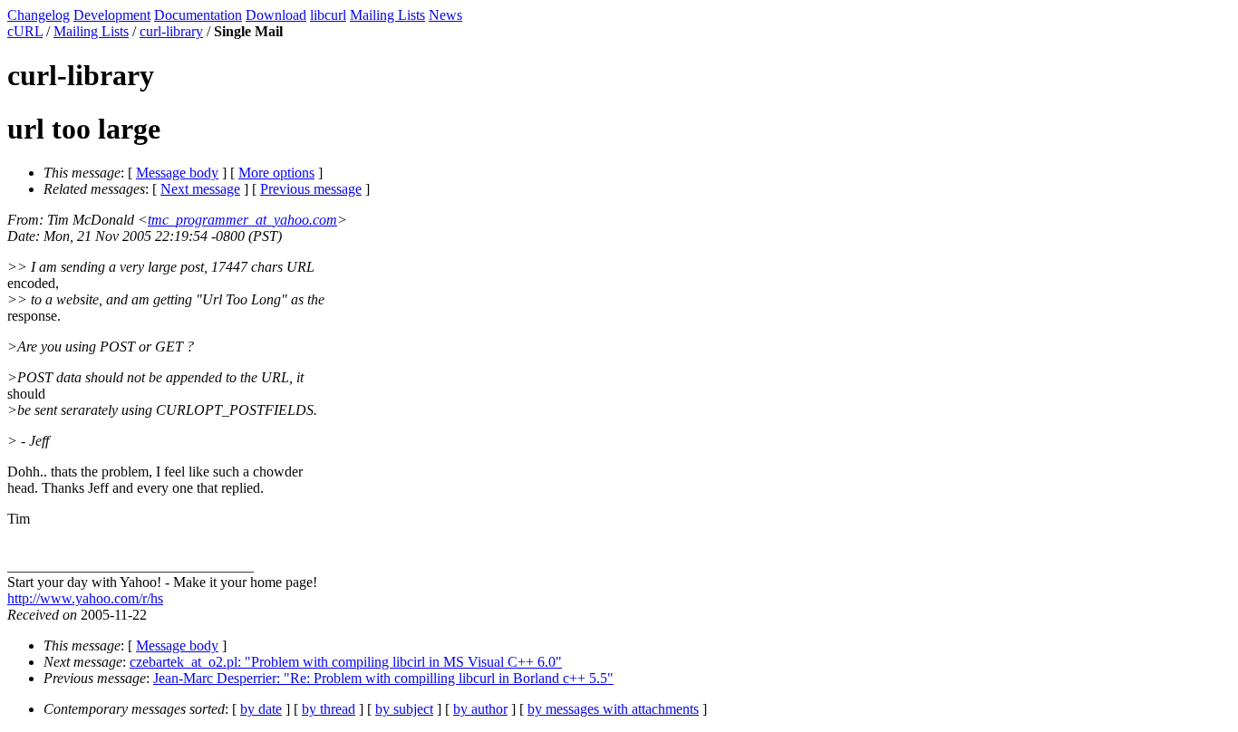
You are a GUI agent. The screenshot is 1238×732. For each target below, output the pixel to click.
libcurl (328, 15)
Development (111, 15)
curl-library (171, 31)
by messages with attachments (613, 709)
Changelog (38, 15)
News (445, 15)
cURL (25, 31)
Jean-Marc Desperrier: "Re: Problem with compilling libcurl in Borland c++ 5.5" (383, 678)
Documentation (198, 15)
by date (261, 709)
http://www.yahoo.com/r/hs (85, 598)
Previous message (311, 189)
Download (276, 15)
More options (276, 172)
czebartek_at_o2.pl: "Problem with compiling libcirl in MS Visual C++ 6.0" (346, 661)
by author (480, 709)
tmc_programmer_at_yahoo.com (242, 219)
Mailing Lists (387, 15)
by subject (404, 709)
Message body (177, 172)
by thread (328, 709)
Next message (200, 189)
